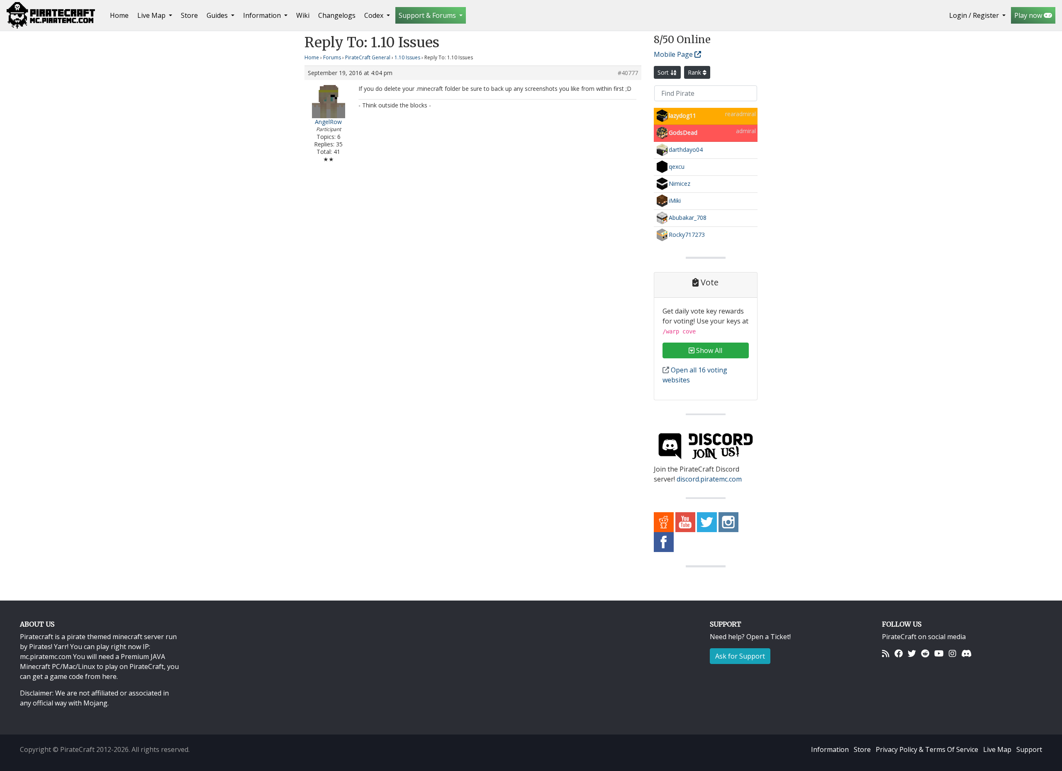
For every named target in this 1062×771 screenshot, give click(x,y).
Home (121, 15)
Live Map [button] (152, 15)
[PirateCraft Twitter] (707, 521)
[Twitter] (912, 653)
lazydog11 (682, 115)
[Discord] (966, 653)
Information (830, 749)
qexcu (676, 166)
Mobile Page (674, 54)
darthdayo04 (686, 149)
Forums (332, 57)
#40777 (628, 73)
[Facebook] (898, 653)
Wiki (302, 15)
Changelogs (337, 15)
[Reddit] (925, 653)
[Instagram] (952, 653)
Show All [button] (708, 350)
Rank (695, 72)
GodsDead (683, 132)
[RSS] (885, 653)
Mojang (95, 703)
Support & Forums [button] (428, 15)
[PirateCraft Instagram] (728, 521)
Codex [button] (374, 15)
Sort (664, 72)
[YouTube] (939, 653)
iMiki (675, 200)
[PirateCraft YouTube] (685, 521)
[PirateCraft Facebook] (664, 541)
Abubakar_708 (687, 217)
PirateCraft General (367, 57)
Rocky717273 (687, 234)
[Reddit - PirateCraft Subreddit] (664, 521)
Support (1029, 749)
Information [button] (263, 15)
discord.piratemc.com (709, 479)
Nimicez (679, 183)
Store (189, 15)
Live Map (997, 749)
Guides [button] (218, 15)
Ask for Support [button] (740, 656)
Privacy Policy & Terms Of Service (927, 749)
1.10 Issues (407, 57)
